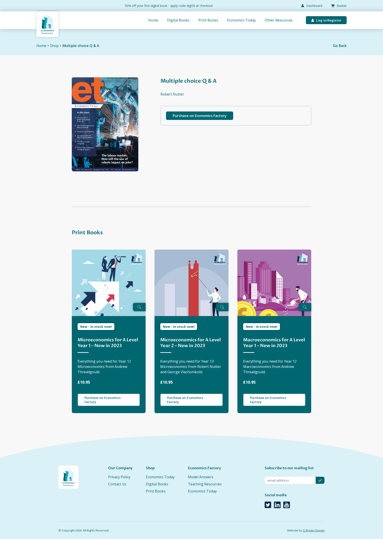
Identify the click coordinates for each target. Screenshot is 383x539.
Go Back (340, 45)
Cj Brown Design (313, 530)
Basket (342, 6)
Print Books (208, 20)
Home (153, 20)
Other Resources (279, 20)
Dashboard (314, 6)
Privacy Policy (119, 477)
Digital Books (178, 20)
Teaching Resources (205, 484)
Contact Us (117, 484)
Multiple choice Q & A (81, 45)
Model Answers (200, 477)
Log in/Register (328, 20)
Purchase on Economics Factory (200, 115)
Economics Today (241, 20)
